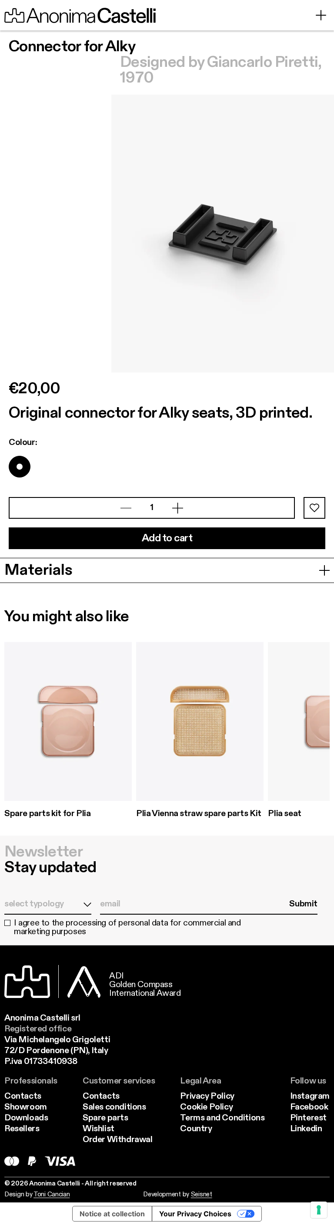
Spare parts (105, 1118)
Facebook (309, 1107)
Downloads (26, 1118)
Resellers (21, 1129)
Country (196, 1129)
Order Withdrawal (118, 1140)
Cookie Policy (206, 1107)
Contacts (22, 1096)
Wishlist (98, 1129)
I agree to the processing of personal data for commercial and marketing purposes (127, 927)
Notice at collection (112, 1213)
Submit (303, 904)
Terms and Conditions (222, 1118)
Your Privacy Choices (195, 1213)
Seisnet (201, 1194)
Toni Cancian (51, 1194)
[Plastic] (19, 466)
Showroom (25, 1107)
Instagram (310, 1096)
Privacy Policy (207, 1096)
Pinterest (308, 1118)
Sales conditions (114, 1107)
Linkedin (306, 1129)
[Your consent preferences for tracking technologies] (319, 1210)
